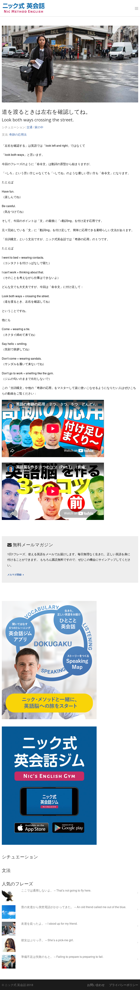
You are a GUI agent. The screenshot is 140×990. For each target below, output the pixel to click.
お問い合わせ (96, 985)
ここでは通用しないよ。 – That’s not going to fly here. (56, 890)
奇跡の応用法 (18, 134)
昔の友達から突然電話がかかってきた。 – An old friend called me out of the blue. (73, 907)
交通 (29, 127)
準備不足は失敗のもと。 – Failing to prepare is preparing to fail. (62, 957)
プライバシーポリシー (123, 985)
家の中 (39, 127)
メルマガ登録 (14, 574)
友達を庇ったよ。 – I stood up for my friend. (49, 924)
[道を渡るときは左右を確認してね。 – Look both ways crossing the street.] (70, 64)
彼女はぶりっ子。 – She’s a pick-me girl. (47, 940)
